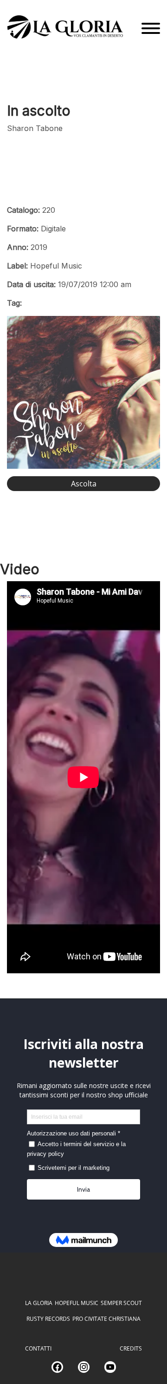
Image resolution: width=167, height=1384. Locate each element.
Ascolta (83, 484)
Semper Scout (121, 1303)
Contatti (38, 1348)
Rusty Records (48, 1319)
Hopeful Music (76, 1303)
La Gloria (38, 1303)
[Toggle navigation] (151, 28)
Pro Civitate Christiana (106, 1319)
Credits (131, 1348)
